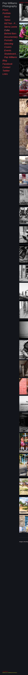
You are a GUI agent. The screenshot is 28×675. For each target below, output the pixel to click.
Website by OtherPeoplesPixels (9, 672)
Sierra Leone (9, 33)
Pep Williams (10, 63)
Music (6, 23)
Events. (7, 56)
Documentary (10, 43)
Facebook (6, 70)
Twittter (5, 77)
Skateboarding (10, 60)
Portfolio (6, 19)
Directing (8, 50)
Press (4, 16)
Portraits (8, 46)
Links (4, 80)
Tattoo (7, 26)
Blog (4, 66)
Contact (5, 73)
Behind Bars (9, 39)
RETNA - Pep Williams (11, 29)
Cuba (6, 36)
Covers (7, 53)
